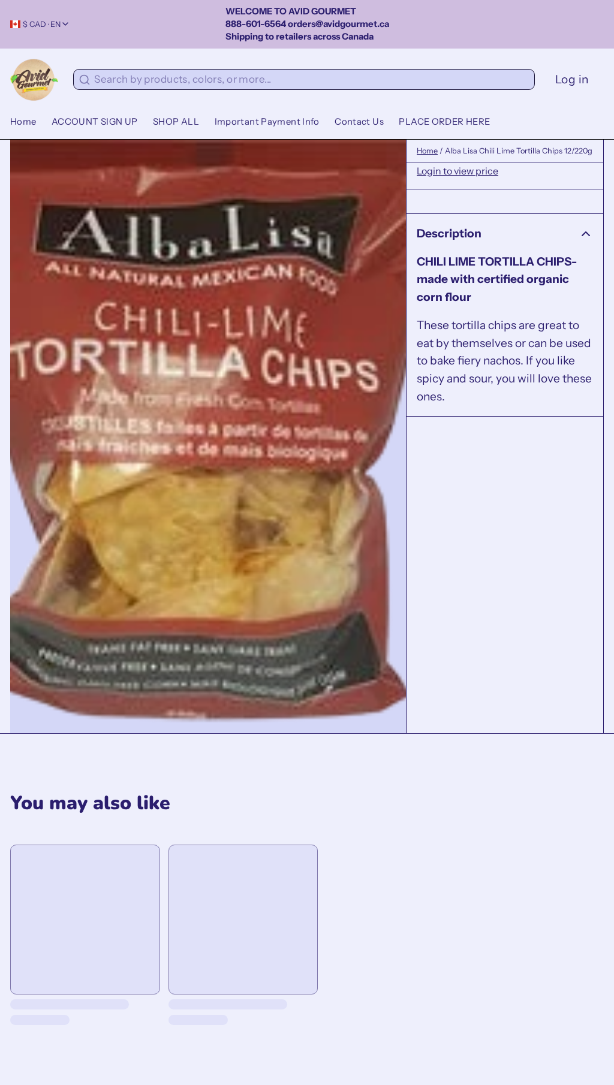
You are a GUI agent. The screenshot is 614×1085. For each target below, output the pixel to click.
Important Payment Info (267, 121)
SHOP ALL (176, 121)
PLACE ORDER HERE (444, 121)
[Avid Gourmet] (34, 80)
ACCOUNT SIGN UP (95, 121)
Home (23, 121)
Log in (572, 79)
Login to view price (457, 171)
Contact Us (359, 121)
